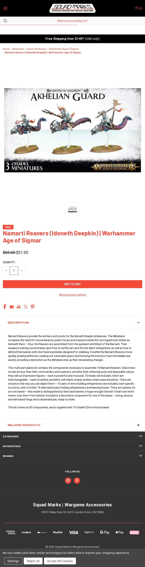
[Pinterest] (33, 306)
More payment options (72, 294)
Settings (13, 561)
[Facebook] (5, 306)
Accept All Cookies (60, 561)
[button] (72, 322)
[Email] (12, 306)
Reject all (33, 561)
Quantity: (9, 262)
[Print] (19, 306)
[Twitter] (26, 306)
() (140, 8)
